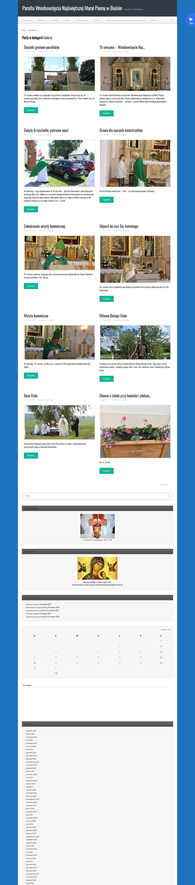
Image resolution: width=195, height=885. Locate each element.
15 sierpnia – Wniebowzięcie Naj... (122, 47)
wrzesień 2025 (31, 765)
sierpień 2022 (31, 880)
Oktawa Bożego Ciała (113, 315)
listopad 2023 (31, 833)
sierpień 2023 (31, 843)
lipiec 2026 (30, 734)
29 (161, 663)
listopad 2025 (31, 759)
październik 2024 (32, 799)
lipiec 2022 (30, 883)
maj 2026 (29, 740)
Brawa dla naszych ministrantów (121, 130)
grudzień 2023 (31, 830)
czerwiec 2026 (31, 737)
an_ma (51, 51)
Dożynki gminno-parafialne (41, 47)
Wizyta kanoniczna (36, 315)
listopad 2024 (31, 796)
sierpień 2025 (31, 768)
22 (161, 657)
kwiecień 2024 (31, 818)
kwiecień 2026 (31, 743)
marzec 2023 (31, 858)
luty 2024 (29, 824)
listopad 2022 (31, 871)
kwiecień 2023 (31, 855)
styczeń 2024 (31, 827)
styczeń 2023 (31, 864)
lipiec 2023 (30, 846)
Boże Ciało (31, 395)
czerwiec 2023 (31, 849)
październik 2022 (32, 874)
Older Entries (164, 484)
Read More (31, 110)
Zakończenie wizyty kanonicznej (44, 226)
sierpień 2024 (31, 806)
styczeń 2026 (31, 753)
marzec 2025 (31, 784)
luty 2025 (29, 787)
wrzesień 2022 (31, 877)
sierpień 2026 (31, 731)
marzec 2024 (31, 821)
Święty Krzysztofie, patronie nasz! (46, 130)
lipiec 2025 (30, 771)
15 (161, 652)
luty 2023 (29, 861)
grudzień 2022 (31, 868)
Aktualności (32, 30)
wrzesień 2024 (31, 802)
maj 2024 (29, 815)
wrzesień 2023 (31, 840)
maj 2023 (29, 852)
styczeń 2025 (31, 790)
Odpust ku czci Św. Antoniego (118, 226)
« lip (55, 673)
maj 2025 (29, 777)
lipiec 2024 (30, 809)
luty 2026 (29, 749)
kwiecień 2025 (31, 781)
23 (35, 663)
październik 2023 (32, 837)
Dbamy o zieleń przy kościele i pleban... (125, 395)
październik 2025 (32, 762)
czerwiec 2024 (31, 812)
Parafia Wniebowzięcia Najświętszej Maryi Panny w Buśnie (72, 8)
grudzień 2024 (31, 793)
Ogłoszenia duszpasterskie (36, 607)
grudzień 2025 (31, 756)
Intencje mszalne (32, 604)
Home (24, 30)
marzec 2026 (31, 746)
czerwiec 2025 (31, 774)
